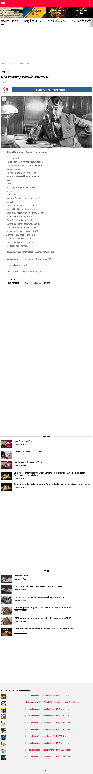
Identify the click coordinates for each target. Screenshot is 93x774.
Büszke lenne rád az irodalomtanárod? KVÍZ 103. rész (48, 729)
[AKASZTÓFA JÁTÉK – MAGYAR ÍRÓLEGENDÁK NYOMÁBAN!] (58, 12)
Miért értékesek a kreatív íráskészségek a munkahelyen (39, 597)
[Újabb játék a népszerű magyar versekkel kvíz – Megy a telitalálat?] (6, 632)
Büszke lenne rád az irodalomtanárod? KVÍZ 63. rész (47, 757)
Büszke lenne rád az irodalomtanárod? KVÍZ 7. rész (47, 743)
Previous (1, 17)
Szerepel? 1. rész (21, 576)
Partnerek (46, 771)
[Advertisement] (46, 44)
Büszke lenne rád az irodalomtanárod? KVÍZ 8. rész (47, 709)
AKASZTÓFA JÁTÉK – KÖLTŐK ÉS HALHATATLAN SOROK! (81, 21)
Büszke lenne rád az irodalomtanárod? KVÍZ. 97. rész (47, 750)
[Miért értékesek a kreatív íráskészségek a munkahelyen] (6, 600)
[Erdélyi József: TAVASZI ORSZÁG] (6, 455)
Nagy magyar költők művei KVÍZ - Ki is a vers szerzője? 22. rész (52, 702)
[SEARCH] (90, 3)
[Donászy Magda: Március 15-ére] (6, 465)
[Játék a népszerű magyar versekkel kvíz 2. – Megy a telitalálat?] (6, 621)
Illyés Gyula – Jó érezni (24, 441)
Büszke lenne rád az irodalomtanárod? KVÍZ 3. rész (47, 716)
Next (92, 17)
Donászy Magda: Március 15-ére (28, 462)
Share (4, 99)
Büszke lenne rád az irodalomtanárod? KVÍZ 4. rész (47, 736)
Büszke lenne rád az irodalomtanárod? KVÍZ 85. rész (47, 722)
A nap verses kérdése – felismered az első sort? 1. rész (38, 586)
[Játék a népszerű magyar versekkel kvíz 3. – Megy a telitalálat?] (6, 611)
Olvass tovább (20, 444)
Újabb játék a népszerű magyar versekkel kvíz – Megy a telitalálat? (44, 628)
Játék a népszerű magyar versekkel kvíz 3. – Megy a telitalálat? (42, 607)
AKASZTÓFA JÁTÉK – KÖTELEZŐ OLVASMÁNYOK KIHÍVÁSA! (33, 21)
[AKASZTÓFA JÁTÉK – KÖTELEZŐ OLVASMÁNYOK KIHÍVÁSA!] (34, 12)
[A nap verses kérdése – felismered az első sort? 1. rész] (6, 589)
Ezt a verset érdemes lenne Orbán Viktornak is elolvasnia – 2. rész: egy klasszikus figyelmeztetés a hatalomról (50, 474)
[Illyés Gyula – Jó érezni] (6, 444)
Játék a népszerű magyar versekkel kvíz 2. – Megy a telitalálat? (42, 618)
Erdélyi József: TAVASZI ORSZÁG (28, 451)
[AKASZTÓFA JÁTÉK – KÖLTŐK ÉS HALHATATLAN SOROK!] (81, 12)
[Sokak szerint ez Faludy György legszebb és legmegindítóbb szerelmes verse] (11, 12)
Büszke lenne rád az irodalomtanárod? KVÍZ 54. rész (47, 695)
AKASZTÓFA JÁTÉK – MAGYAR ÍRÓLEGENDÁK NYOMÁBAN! (58, 21)
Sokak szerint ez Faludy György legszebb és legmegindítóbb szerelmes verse (11, 22)
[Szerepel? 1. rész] (6, 579)
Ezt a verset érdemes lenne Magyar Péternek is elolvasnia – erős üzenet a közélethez (52, 484)
